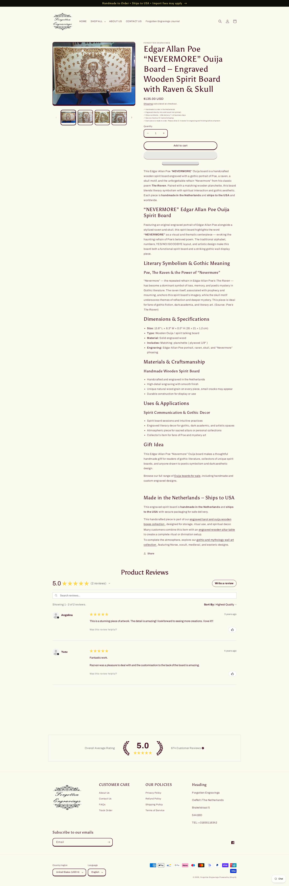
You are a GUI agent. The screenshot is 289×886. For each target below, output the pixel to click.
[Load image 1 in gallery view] (68, 117)
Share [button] (151, 553)
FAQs (102, 804)
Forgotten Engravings (209, 877)
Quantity (148, 126)
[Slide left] (56, 117)
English (95, 872)
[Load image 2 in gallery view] (85, 117)
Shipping (148, 104)
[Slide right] (131, 117)
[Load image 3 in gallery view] (102, 117)
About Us (104, 793)
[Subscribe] (108, 842)
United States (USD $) (67, 872)
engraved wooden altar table (217, 529)
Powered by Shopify (227, 877)
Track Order (106, 810)
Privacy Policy (153, 793)
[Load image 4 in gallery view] (119, 117)
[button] (98, 21)
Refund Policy (153, 798)
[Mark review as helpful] (232, 629)
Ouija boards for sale (187, 475)
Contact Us (105, 798)
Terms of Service (155, 810)
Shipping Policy (154, 804)
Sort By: (209, 604)
